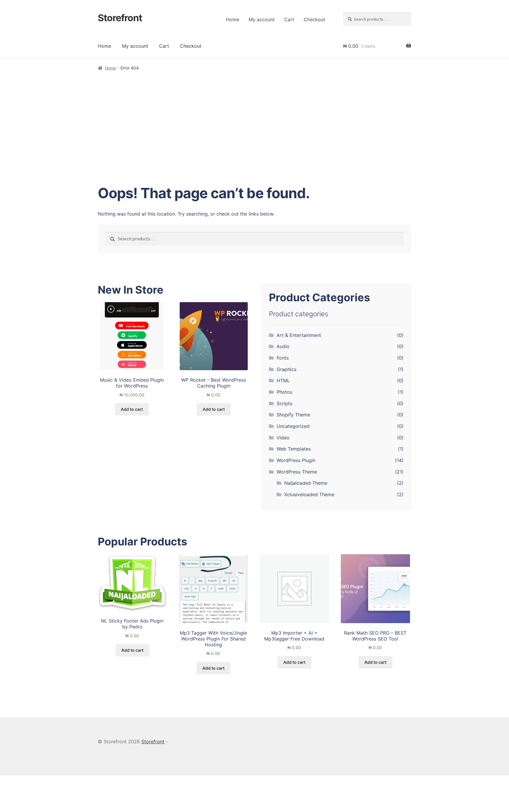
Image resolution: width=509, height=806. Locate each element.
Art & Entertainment (299, 335)
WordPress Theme (297, 472)
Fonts (283, 358)
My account (262, 19)
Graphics (286, 369)
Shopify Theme (293, 415)
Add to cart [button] (132, 409)
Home (232, 19)
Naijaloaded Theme (305, 483)
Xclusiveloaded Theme (309, 494)
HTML (283, 380)
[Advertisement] (254, 116)
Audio (283, 346)
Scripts (284, 403)
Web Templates (294, 449)
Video (283, 438)
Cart (289, 19)
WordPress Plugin (296, 460)
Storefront (120, 18)
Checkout (314, 19)
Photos (284, 392)
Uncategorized (293, 426)
